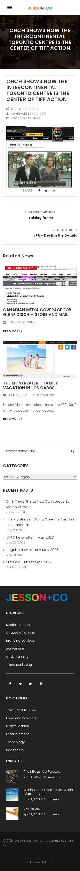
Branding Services (20, 641)
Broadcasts (21, 118)
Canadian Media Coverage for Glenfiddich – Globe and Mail (37, 312)
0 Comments (51, 777)
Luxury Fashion (17, 726)
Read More (11, 331)
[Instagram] (41, 684)
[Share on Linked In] (54, 190)
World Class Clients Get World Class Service (48, 791)
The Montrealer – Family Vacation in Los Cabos (30, 385)
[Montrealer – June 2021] (40, 359)
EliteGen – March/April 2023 (29, 562)
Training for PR (40, 217)
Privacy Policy (40, 862)
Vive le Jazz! (33, 808)
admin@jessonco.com (28, 114)
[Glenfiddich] (40, 284)
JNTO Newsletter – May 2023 (30, 537)
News (36, 118)
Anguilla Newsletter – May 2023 (32, 549)
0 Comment (46, 395)
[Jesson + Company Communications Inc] (40, 7)
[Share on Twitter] (46, 190)
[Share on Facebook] (39, 190)
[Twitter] (20, 684)
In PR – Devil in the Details (54, 235)
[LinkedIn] (31, 684)
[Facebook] (10, 684)
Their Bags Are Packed (42, 771)
